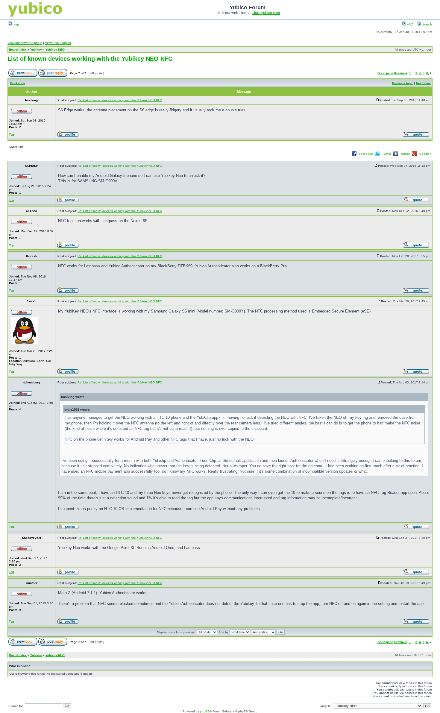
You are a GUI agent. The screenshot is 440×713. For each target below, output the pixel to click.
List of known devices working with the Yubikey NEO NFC (89, 58)
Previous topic (402, 83)
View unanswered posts (24, 43)
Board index (18, 49)
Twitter (386, 153)
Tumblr (405, 153)
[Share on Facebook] (354, 155)
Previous (400, 73)
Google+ (425, 153)
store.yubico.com (266, 13)
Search (426, 24)
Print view (17, 83)
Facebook (366, 153)
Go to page (385, 73)
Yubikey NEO (55, 49)
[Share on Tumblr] (396, 155)
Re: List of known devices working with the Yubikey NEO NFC (120, 100)
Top (11, 134)
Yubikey (36, 49)
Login (16, 24)
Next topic (423, 83)
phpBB (205, 711)
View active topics (58, 43)
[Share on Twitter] (377, 155)
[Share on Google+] (415, 155)
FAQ (409, 24)
